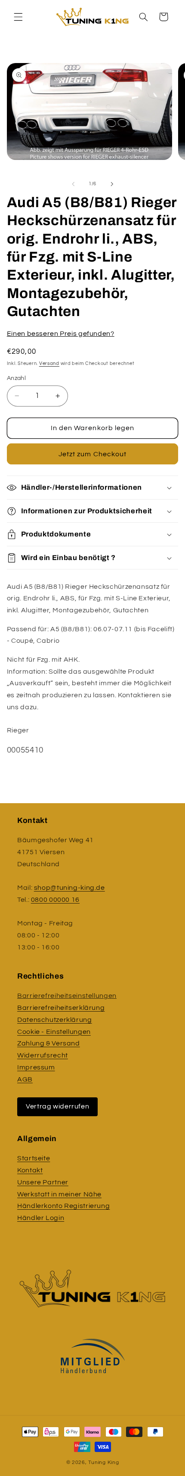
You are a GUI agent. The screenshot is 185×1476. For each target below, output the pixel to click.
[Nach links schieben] (73, 184)
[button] (18, 17)
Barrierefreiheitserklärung (61, 1007)
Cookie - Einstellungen (54, 1031)
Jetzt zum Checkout (92, 454)
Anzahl (16, 378)
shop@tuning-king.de (69, 887)
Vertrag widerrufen (57, 1106)
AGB (25, 1079)
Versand (49, 363)
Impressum (36, 1067)
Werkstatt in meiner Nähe (59, 1194)
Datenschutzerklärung (54, 1019)
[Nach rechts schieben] (111, 184)
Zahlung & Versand (48, 1043)
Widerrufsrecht (42, 1055)
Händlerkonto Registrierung (63, 1205)
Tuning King (103, 1462)
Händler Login (40, 1217)
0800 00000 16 (55, 899)
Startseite (33, 1158)
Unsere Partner (42, 1182)
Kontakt (30, 1170)
